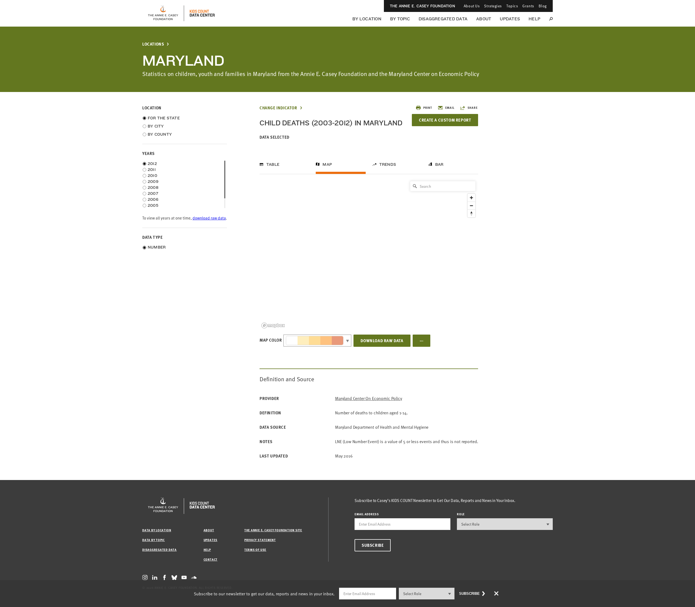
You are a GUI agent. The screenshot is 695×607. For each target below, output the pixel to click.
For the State (164, 118)
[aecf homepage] (163, 13)
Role (461, 514)
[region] (369, 254)
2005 (153, 205)
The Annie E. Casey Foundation (422, 6)
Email (449, 108)
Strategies (493, 6)
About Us (472, 6)
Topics (512, 6)
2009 (153, 181)
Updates (510, 18)
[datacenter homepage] (202, 13)
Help (534, 18)
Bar (439, 164)
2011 (152, 169)
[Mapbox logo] (273, 325)
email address (367, 514)
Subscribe (373, 545)
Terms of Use (255, 550)
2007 (153, 193)
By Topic (400, 18)
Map (327, 164)
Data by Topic (153, 540)
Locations (153, 44)
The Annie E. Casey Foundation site (273, 530)
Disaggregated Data (443, 18)
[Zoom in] (471, 198)
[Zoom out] (471, 205)
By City (156, 126)
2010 (152, 175)
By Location (366, 18)
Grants (528, 6)
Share (472, 108)
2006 (153, 199)
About (483, 18)
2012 (152, 163)
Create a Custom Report (445, 120)
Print (427, 108)
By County (160, 134)
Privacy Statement (260, 540)
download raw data (209, 218)
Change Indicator (278, 108)
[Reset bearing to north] (471, 213)
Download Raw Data (382, 341)
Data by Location (156, 530)
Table (272, 164)
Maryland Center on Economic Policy (368, 398)
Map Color (271, 340)
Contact (210, 559)
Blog (543, 6)
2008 (153, 187)
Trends (387, 164)
